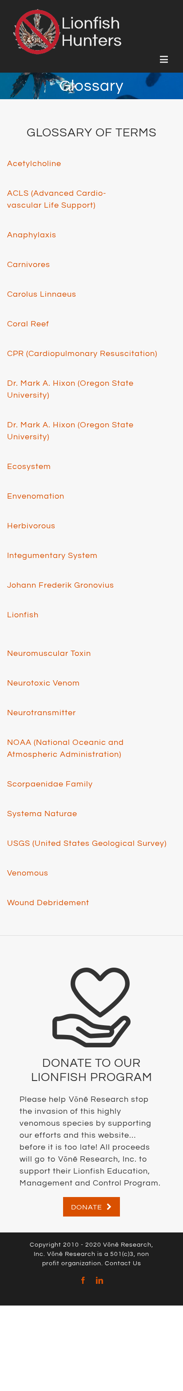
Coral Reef (28, 324)
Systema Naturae (42, 814)
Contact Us (123, 1263)
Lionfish (23, 615)
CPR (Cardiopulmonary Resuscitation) (82, 353)
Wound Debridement (48, 903)
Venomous (27, 873)
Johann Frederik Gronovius (60, 585)
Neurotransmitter (41, 713)
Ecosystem (29, 466)
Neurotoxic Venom (43, 683)
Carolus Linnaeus (41, 294)
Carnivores (28, 264)
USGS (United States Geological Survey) (87, 843)
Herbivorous (31, 526)
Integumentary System (52, 555)
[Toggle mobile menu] (165, 59)
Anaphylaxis (31, 235)
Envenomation (35, 496)
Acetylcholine (34, 163)
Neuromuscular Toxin (49, 653)
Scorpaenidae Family (50, 784)
